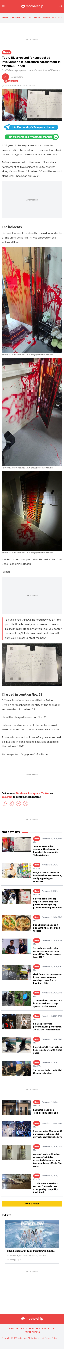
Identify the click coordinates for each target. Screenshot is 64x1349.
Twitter (45, 793)
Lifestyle (15, 17)
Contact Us (48, 1329)
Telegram (7, 796)
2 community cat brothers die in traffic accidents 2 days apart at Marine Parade (47, 1003)
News (5, 17)
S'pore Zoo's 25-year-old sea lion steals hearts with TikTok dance (47, 1050)
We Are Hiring (32, 1332)
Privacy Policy (51, 1338)
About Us (13, 1329)
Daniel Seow (17, 77)
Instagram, (34, 793)
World (46, 17)
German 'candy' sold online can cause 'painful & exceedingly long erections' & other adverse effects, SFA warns (47, 1160)
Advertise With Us (30, 1329)
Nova (36, 1016)
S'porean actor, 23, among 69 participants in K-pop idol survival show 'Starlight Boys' (47, 1134)
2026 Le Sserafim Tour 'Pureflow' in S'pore (31, 1251)
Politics (27, 17)
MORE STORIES (32, 1204)
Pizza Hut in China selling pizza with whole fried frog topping (46, 928)
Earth (37, 17)
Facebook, (22, 793)
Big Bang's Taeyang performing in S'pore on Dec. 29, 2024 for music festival (47, 1027)
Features (57, 17)
